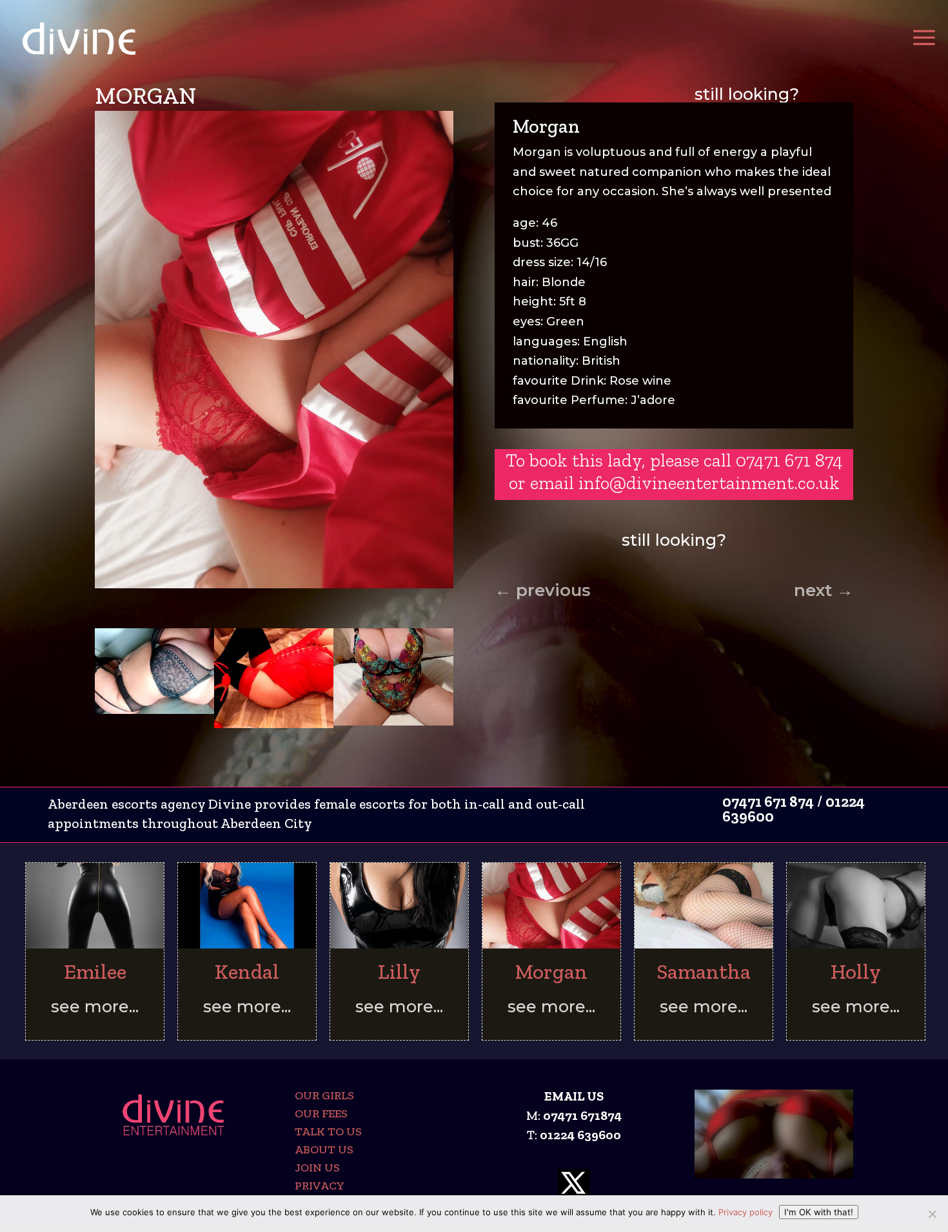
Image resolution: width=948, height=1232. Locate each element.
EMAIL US (574, 1096)
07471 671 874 (768, 802)
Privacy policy (745, 1212)
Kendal (247, 971)
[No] (931, 1214)
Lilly (399, 971)
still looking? (747, 94)
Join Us (317, 1167)
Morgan (551, 971)
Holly (856, 971)
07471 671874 (582, 1115)
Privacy (319, 1186)
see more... (95, 1006)
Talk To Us (328, 1131)
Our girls (324, 1095)
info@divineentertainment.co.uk (709, 483)
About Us (324, 1149)
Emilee (95, 971)
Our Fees (321, 1113)
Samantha (704, 971)
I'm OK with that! (818, 1212)
